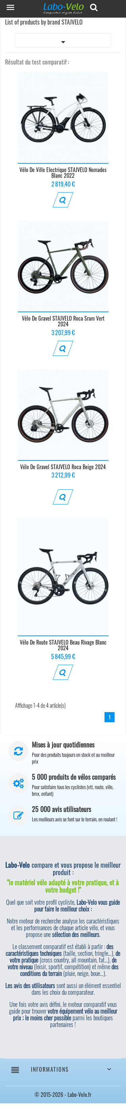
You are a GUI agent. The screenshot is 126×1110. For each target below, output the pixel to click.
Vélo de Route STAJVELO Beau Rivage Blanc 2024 (63, 645)
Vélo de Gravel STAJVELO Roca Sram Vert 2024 (63, 321)
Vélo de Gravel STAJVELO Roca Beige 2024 (63, 467)
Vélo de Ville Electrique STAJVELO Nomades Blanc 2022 (63, 173)
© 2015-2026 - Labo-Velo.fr (63, 1095)
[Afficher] (63, 199)
